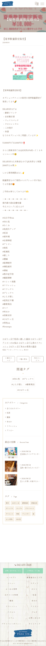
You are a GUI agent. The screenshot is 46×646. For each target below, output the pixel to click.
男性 (17, 514)
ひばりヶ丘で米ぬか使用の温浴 (22, 346)
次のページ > (37, 359)
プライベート (29, 508)
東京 (7, 503)
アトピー (9, 350)
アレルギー (26, 514)
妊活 (4, 350)
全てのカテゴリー (13, 408)
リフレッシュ (18, 350)
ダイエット (9, 514)
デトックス (9, 508)
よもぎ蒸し (9, 519)
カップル (19, 508)
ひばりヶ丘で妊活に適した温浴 (16, 338)
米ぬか (26, 350)
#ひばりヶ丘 (23, 389)
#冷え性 (16, 378)
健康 (8, 417)
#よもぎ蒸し (17, 384)
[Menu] (42, 3)
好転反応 (34, 503)
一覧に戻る (23, 359)
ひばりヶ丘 (15, 503)
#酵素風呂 (30, 384)
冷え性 (18, 519)
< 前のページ (8, 359)
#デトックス (28, 378)
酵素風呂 (25, 503)
